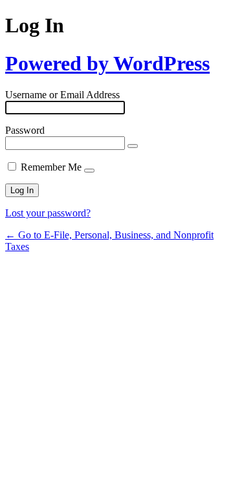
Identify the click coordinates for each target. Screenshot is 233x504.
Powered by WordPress (107, 63)
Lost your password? (48, 212)
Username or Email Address (62, 94)
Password (25, 130)
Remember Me (51, 167)
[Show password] (133, 146)
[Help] (89, 171)
